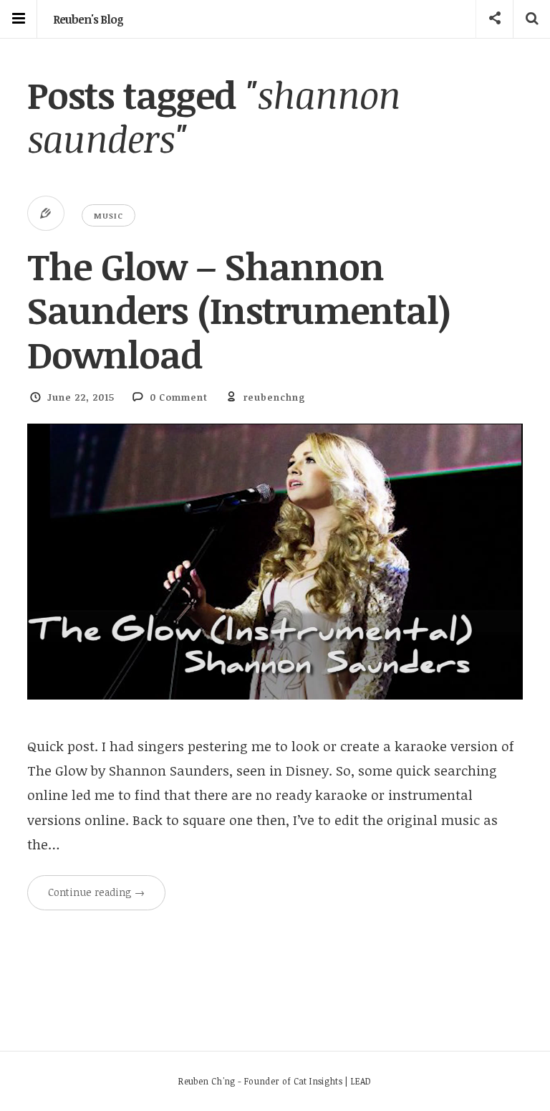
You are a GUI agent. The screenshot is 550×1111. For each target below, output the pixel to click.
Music (108, 215)
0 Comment (179, 397)
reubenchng (274, 397)
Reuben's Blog (88, 19)
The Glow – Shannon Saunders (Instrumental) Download (238, 310)
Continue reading (96, 892)
